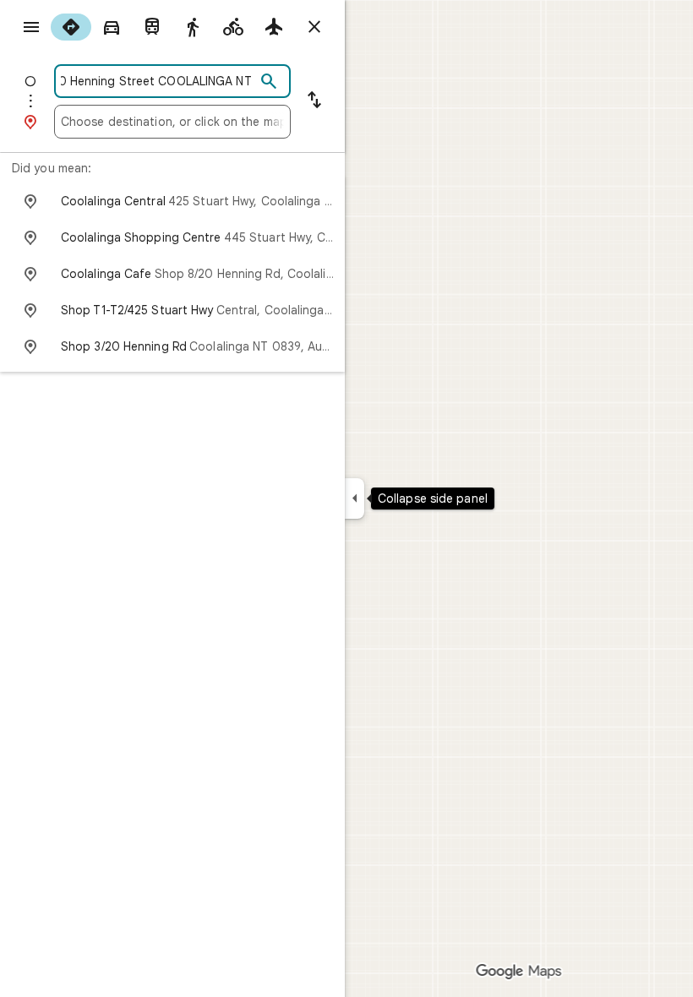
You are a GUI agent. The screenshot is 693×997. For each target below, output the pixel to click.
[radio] (71, 27)
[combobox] (158, 81)
